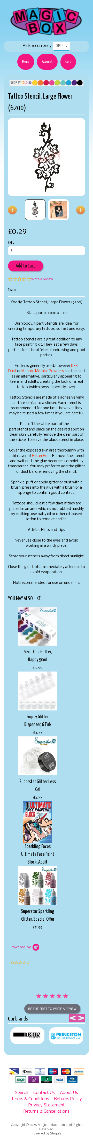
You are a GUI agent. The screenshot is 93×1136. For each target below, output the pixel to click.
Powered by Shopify (46, 1133)
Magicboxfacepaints (52, 1125)
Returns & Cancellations (46, 1111)
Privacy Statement (46, 1105)
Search (21, 1092)
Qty (11, 243)
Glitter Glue (41, 456)
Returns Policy (68, 1099)
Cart (68, 62)
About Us (69, 1092)
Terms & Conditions (30, 1099)
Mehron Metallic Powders (42, 371)
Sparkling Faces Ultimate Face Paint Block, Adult (37, 854)
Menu (25, 62)
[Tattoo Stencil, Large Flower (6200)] (35, 209)
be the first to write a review (52, 1009)
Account (47, 62)
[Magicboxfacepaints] (46, 35)
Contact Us (44, 1092)
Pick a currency (37, 45)
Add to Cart (25, 266)
